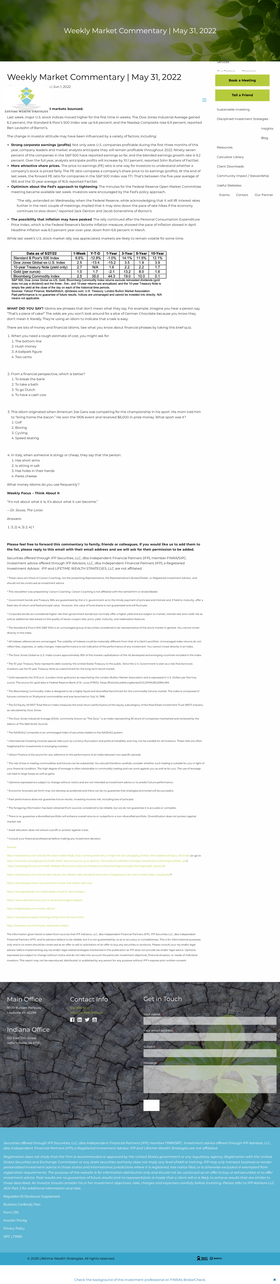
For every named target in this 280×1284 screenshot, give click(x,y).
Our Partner (264, 195)
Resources (224, 147)
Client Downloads (230, 166)
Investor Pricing (15, 1220)
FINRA (169, 1143)
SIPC (178, 1143)
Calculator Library (230, 157)
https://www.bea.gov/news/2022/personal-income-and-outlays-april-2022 (49, 883)
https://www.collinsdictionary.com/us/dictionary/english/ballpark (44, 900)
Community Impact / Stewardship (243, 176)
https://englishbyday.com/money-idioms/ (31, 908)
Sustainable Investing (233, 109)
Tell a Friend (242, 95)
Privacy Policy (14, 1228)
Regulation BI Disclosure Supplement (31, 1196)
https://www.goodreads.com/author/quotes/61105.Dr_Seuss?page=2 (46, 891)
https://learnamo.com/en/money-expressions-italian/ (38, 925)
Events (224, 195)
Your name (167, 1014)
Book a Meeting (242, 80)
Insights (267, 128)
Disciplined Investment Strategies (242, 119)
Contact (242, 195)
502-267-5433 (79, 1008)
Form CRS (11, 1212)
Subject (165, 1047)
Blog (264, 138)
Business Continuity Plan (21, 1204)
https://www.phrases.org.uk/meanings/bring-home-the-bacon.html (45, 917)
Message (166, 1063)
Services (223, 62)
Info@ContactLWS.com (86, 1013)
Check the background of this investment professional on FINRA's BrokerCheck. (140, 1280)
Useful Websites (229, 185)
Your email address (174, 1030)
